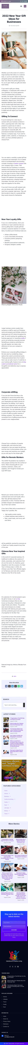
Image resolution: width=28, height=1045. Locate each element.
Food (5, 805)
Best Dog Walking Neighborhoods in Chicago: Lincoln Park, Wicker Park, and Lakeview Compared (20, 895)
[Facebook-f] (20, 1)
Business (6, 796)
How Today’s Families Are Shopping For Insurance (16, 736)
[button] (21, 6)
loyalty (23, 338)
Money (6, 810)
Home (5, 790)
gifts (15, 676)
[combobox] (13, 705)
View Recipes (8, 777)
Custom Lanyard (18, 163)
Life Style (6, 808)
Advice (6, 793)
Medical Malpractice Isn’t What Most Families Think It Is (7, 894)
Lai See (18, 599)
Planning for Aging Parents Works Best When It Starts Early (16, 751)
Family (6, 802)
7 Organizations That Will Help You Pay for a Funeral (17, 718)
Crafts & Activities (8, 799)
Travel (5, 813)
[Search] (24, 705)
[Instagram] (24, 1)
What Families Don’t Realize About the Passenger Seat (16, 724)
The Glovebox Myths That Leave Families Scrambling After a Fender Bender (16, 730)
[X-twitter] (22, 1)
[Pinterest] (18, 965)
